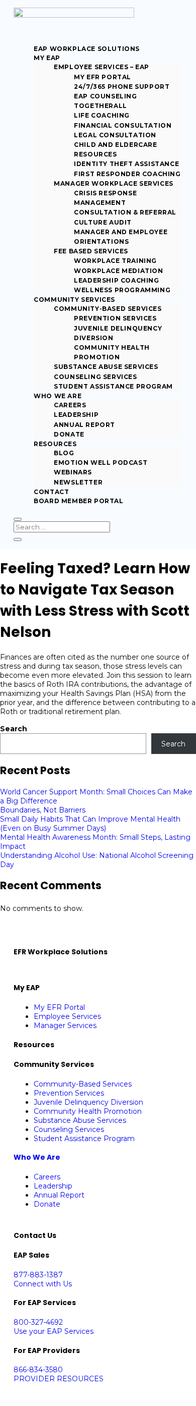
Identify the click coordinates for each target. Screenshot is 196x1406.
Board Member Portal (78, 501)
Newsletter (78, 482)
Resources (55, 444)
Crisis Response (105, 193)
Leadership (76, 414)
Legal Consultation (115, 135)
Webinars (73, 472)
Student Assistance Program (113, 386)
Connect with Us (43, 1283)
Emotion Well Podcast (100, 462)
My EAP (47, 58)
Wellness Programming (122, 290)
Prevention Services (115, 318)
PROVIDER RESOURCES (59, 1378)
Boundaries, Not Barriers (42, 810)
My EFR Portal (102, 77)
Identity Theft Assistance (126, 164)
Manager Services (65, 1025)
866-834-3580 (38, 1369)
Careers (70, 405)
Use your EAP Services (53, 1331)
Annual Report (84, 424)
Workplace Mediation (118, 271)
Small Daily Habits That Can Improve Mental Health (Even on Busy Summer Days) (90, 824)
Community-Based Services (107, 308)
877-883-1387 (38, 1274)
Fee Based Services (91, 251)
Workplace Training (115, 260)
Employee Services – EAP (101, 67)
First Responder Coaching (127, 174)
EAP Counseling (105, 96)
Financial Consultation (122, 125)
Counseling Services (95, 377)
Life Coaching (102, 115)
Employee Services (67, 1016)
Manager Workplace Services (113, 183)
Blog (64, 453)
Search (13, 728)
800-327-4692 (38, 1322)
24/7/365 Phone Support (121, 86)
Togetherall (100, 106)
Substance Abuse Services (106, 366)
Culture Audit (103, 222)
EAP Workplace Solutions (87, 48)
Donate (69, 434)
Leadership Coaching (116, 280)
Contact (51, 492)
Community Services (74, 299)
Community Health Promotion (88, 1111)
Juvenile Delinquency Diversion (88, 1102)
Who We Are (57, 396)
